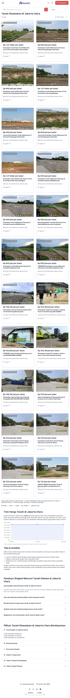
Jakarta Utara (35, 505)
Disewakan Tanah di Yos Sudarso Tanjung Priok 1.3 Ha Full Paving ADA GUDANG (51, 310)
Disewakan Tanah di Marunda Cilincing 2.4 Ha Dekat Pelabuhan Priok (17, 267)
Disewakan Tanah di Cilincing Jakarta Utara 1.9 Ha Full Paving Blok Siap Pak (17, 310)
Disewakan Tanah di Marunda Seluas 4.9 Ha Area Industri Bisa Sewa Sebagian (17, 179)
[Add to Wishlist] (30, 23)
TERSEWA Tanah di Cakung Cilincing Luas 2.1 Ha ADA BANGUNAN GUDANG (17, 354)
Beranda (4, 505)
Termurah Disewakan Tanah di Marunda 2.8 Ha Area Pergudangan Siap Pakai (17, 136)
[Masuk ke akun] (52, 3)
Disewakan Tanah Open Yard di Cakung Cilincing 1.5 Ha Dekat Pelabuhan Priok (16, 441)
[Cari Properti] (46, 9)
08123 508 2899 (44, 684)
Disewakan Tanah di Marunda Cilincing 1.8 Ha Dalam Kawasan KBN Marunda (51, 179)
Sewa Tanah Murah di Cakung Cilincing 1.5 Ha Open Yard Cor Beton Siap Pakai (51, 398)
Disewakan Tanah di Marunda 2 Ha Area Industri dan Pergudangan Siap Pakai (16, 92)
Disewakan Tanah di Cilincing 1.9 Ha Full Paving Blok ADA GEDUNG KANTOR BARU (16, 398)
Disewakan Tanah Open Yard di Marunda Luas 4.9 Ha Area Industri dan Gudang (16, 48)
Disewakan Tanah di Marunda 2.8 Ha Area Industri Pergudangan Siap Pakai (51, 48)
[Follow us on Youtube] (40, 689)
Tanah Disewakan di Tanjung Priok (14, 637)
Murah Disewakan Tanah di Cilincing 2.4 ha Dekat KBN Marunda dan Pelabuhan (52, 223)
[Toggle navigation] (2, 3)
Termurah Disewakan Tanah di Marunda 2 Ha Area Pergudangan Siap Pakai (52, 136)
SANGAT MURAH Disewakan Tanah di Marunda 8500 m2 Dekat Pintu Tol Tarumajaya (50, 486)
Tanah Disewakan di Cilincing (12, 635)
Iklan (63, 3)
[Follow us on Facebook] (33, 689)
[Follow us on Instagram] (29, 689)
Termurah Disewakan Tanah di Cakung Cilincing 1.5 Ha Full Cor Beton (15, 485)
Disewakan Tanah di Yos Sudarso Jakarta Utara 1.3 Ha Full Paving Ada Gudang (51, 354)
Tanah (17, 505)
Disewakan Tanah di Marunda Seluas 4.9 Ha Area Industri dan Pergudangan (52, 92)
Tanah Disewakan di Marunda (13, 633)
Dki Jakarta (24, 505)
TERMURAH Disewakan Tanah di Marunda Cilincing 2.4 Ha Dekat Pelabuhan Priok (51, 267)
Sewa (11, 505)
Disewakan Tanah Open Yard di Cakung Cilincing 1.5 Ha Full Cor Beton (50, 441)
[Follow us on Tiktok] (37, 689)
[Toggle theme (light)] (48, 3)
